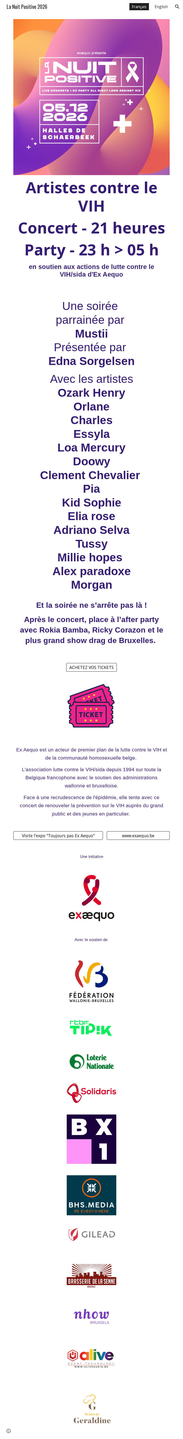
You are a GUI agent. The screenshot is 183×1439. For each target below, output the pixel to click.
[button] (177, 6)
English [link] (161, 6)
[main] (91, 228)
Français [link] (139, 6)
